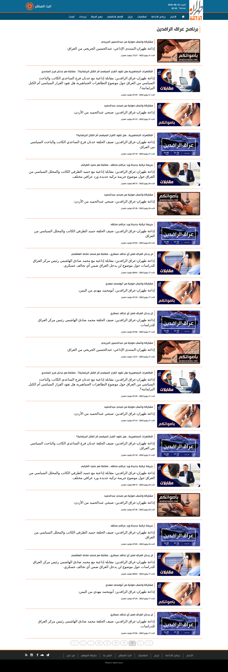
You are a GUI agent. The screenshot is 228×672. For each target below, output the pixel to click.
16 (99, 643)
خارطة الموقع (89, 655)
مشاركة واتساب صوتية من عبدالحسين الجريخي (127, 41)
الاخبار (173, 16)
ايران (130, 16)
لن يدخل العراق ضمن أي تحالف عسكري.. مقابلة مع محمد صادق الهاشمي (112, 254)
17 (107, 643)
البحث (71, 16)
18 (115, 643)
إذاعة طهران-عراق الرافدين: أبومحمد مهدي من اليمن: (116, 290)
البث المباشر (125, 655)
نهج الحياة (97, 16)
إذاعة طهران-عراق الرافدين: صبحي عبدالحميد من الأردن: (114, 112)
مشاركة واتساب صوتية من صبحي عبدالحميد (128, 105)
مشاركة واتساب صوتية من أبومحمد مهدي (129, 283)
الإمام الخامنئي (115, 16)
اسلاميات (142, 16)
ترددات (82, 16)
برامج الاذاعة (158, 16)
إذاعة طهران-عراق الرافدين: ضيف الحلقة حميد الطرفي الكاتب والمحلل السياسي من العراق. (94, 233)
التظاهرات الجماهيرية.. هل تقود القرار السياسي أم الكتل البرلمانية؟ (114, 135)
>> (74, 643)
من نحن (71, 655)
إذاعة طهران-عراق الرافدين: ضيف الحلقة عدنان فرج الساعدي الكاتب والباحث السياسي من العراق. (92, 144)
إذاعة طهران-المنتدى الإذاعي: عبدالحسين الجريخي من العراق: (111, 48)
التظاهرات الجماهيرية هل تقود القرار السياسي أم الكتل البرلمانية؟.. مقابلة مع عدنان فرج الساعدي (97, 71)
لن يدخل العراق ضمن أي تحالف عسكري (131, 313)
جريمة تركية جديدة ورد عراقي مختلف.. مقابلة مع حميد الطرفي (117, 165)
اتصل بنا (107, 655)
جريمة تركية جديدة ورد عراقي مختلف (132, 224)
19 (124, 643)
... (91, 643)
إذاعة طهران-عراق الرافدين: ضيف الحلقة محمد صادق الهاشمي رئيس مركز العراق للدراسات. (96, 322)
